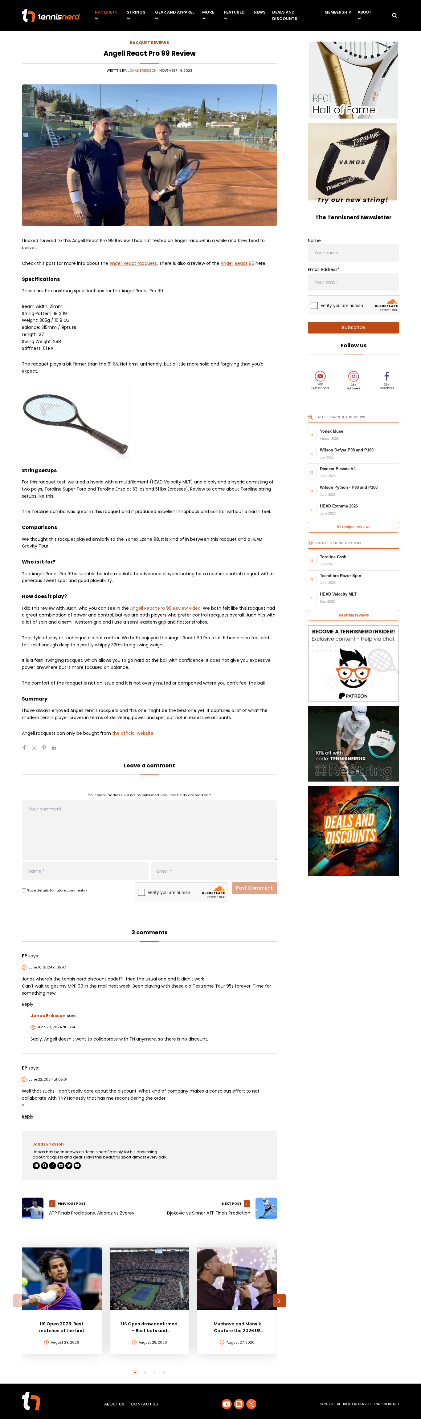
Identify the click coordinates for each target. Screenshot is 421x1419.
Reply (27, 1004)
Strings (136, 12)
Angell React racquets (133, 263)
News (260, 12)
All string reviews (353, 615)
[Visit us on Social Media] (227, 1404)
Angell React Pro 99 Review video (165, 608)
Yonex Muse (331, 431)
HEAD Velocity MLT (338, 594)
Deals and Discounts (284, 15)
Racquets (106, 12)
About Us (114, 1404)
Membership (338, 12)
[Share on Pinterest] (46, 750)
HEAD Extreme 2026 (339, 506)
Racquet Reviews (149, 43)
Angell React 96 (237, 263)
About (365, 12)
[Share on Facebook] (27, 750)
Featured (234, 12)
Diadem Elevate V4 (338, 469)
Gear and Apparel (174, 12)
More (208, 12)
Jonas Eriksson (142, 70)
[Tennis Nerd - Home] (51, 16)
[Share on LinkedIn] (56, 750)
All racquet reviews (353, 527)
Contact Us (144, 1404)
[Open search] (394, 15)
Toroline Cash (333, 557)
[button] (19, 1300)
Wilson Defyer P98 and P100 (347, 450)
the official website (132, 733)
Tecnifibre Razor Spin (340, 575)
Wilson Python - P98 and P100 (349, 487)
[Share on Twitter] (37, 750)
